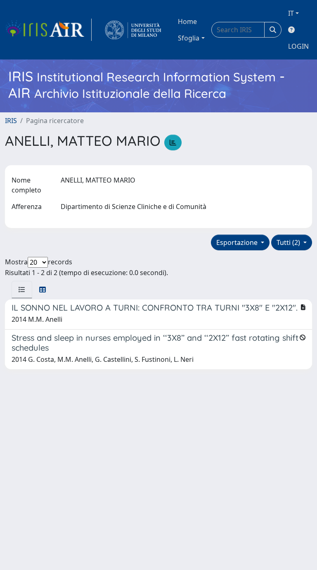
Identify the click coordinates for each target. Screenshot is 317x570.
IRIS (11, 120)
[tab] (22, 289)
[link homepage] (48, 30)
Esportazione (237, 242)
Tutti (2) (289, 242)
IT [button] (291, 13)
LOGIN (298, 46)
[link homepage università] (133, 30)
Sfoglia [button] (188, 38)
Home (187, 21)
